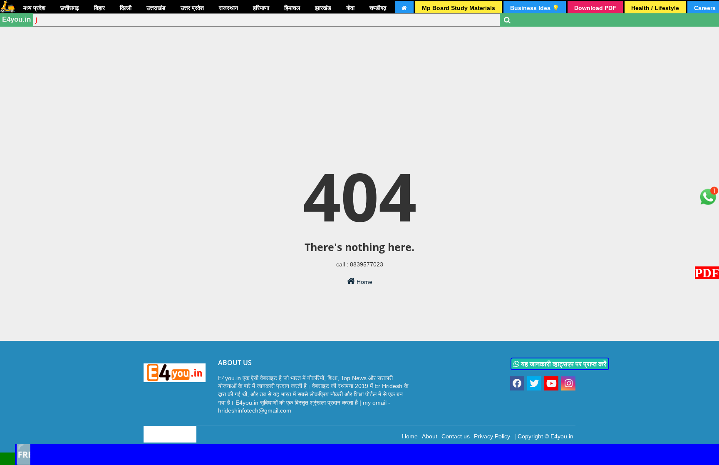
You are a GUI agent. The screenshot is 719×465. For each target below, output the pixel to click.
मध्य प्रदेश (34, 8)
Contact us (455, 436)
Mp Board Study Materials (458, 8)
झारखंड (323, 8)
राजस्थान (228, 8)
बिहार (99, 8)
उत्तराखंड (156, 8)
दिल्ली (125, 8)
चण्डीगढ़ (378, 8)
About (429, 436)
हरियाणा (261, 8)
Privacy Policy (492, 436)
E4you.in (16, 19)
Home (363, 282)
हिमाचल (292, 8)
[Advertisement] (359, 64)
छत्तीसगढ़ (69, 8)
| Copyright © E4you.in (543, 436)
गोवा (350, 8)
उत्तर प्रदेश (192, 8)
